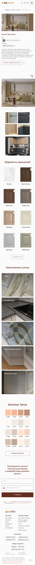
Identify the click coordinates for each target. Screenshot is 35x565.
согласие (8, 501)
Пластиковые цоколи (12, 349)
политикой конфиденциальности (22, 503)
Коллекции (8, 523)
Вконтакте (21, 546)
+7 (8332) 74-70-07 (10, 537)
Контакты (21, 528)
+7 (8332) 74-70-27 (23, 537)
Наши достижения (23, 525)
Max (23, 549)
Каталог (13, 9)
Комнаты (7, 520)
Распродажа (9, 527)
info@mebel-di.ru (23, 539)
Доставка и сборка (24, 518)
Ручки (6, 276)
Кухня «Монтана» (25, 9)
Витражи (7, 325)
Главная (7, 9)
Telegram (14, 546)
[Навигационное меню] (31, 3)
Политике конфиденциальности (15, 563)
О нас (20, 523)
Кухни (18, 9)
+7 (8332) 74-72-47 (10, 539)
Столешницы (9, 300)
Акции (7, 525)
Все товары (8, 518)
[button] (22, 3)
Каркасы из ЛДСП (10, 373)
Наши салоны (22, 530)
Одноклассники (16, 549)
